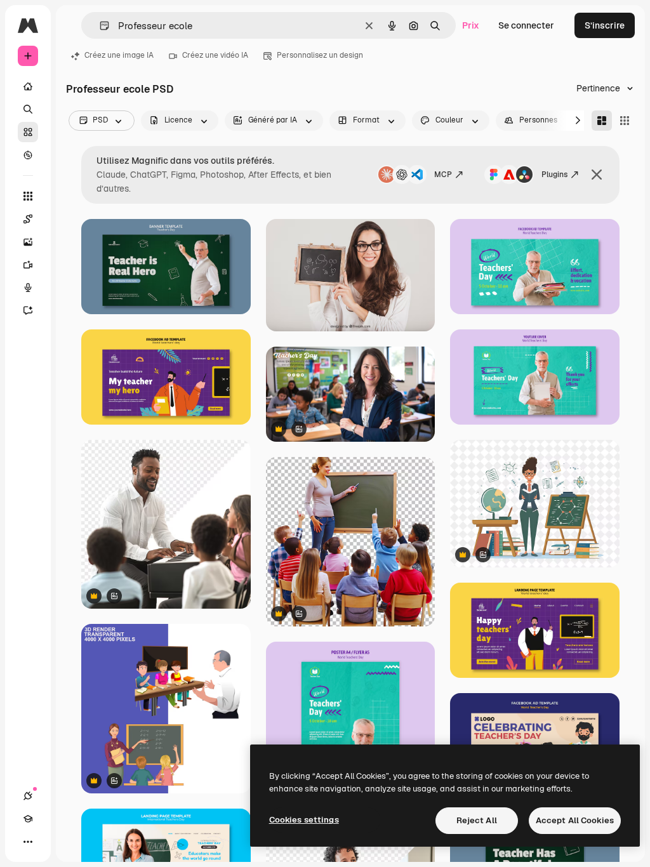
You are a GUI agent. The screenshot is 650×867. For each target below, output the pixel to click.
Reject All (476, 820)
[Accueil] (28, 86)
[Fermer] (596, 174)
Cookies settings (304, 819)
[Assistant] (28, 310)
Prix (470, 25)
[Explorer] (28, 155)
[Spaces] (28, 219)
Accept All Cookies (575, 820)
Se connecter (526, 25)
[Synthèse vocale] (28, 287)
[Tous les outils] (28, 196)
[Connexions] (28, 796)
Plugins (554, 174)
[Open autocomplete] (99, 25)
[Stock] (28, 132)
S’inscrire (605, 25)
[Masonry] (602, 120)
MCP (443, 174)
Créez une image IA (119, 55)
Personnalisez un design (320, 55)
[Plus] (28, 841)
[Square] (624, 120)
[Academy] (28, 819)
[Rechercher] (28, 109)
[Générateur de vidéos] (28, 265)
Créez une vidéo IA (215, 55)
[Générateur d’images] (28, 242)
